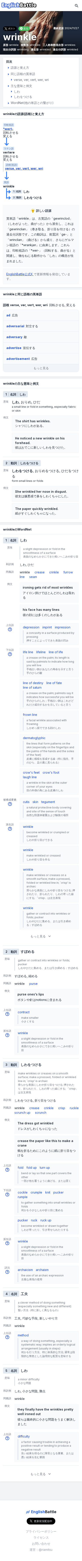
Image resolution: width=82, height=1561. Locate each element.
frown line (30, 714)
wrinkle (28, 826)
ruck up (45, 1220)
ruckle (74, 1108)
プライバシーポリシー (41, 1531)
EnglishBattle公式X (20, 274)
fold (20, 1167)
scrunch (40, 1112)
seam (33, 577)
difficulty (24, 1436)
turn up (45, 1167)
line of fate (54, 683)
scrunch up (22, 1112)
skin (35, 802)
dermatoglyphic (34, 738)
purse (33, 983)
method (23, 1335)
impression (62, 627)
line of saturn (32, 687)
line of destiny (33, 683)
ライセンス (41, 1537)
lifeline (41, 652)
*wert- (8, 128)
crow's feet (31, 772)
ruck (34, 1220)
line (22, 577)
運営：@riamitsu (41, 1549)
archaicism (25, 1270)
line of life (56, 652)
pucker (58, 1192)
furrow (68, 572)
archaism (42, 1270)
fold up (31, 1167)
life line (28, 652)
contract (24, 1012)
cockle (23, 1192)
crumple (36, 1192)
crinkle (54, 572)
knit (47, 1192)
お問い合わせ (41, 1543)
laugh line (30, 777)
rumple (23, 1197)
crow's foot (51, 772)
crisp (61, 1108)
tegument (48, 802)
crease (40, 572)
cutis (26, 802)
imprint (47, 627)
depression (31, 627)
